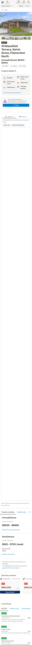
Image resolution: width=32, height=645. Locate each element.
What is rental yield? (8, 554)
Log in (28, 2)
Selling (21, 6)
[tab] (9, 116)
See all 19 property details (11, 92)
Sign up (24, 2)
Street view (7, 125)
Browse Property (6, 6)
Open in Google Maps (18, 125)
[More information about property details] (15, 71)
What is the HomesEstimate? (11, 530)
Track (17, 105)
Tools (27, 6)
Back (6, 10)
